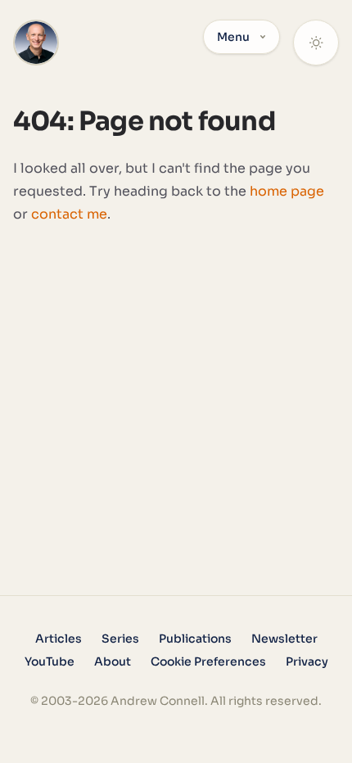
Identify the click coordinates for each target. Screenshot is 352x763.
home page (287, 191)
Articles (58, 638)
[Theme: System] (316, 42)
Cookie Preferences (208, 661)
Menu (233, 36)
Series (120, 638)
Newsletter (284, 638)
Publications (195, 638)
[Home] (36, 42)
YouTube (49, 661)
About (112, 661)
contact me (69, 214)
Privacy (307, 661)
